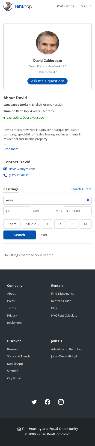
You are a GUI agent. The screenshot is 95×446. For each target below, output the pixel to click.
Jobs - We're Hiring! (64, 356)
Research (13, 349)
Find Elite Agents (62, 293)
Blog (54, 308)
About (11, 293)
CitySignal (14, 378)
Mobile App (15, 364)
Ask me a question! (47, 81)
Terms (11, 308)
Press (11, 301)
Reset (43, 235)
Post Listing (65, 6)
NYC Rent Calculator (65, 315)
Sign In (86, 6)
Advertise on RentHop (66, 349)
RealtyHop (14, 322)
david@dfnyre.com (22, 169)
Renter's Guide (61, 301)
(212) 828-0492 (19, 175)
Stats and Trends (18, 356)
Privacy (12, 315)
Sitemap (12, 371)
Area (9, 200)
